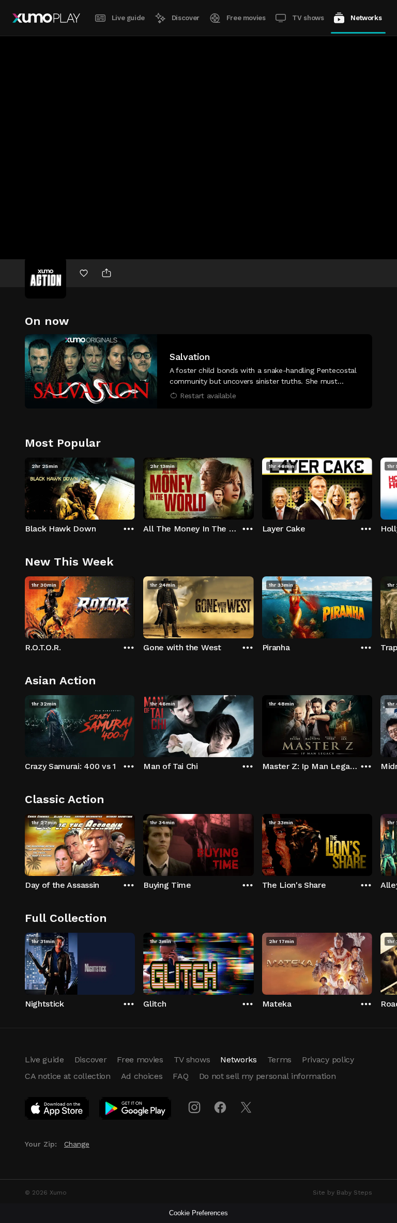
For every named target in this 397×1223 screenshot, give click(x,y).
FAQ (180, 1076)
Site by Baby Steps (342, 1192)
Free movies (246, 18)
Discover (186, 18)
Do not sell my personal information (267, 1076)
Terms (279, 1059)
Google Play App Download (135, 1110)
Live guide (128, 18)
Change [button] (76, 1144)
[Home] (46, 18)
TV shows (308, 18)
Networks (365, 18)
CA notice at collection (68, 1076)
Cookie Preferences (198, 1213)
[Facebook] (220, 1107)
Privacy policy (328, 1059)
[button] (198, 371)
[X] (246, 1107)
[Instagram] (194, 1107)
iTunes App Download (57, 1110)
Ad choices (142, 1076)
